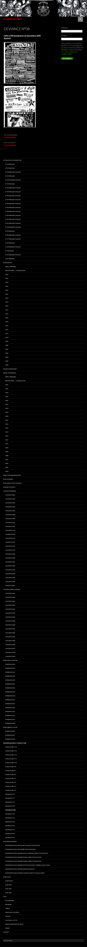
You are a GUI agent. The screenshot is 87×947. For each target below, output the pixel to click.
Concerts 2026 (10, 495)
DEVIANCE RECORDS (12, 19)
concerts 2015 (10, 530)
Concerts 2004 (10, 640)
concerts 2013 (10, 538)
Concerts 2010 (10, 617)
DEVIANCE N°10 (10, 802)
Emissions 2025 (10, 668)
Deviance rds (7, 262)
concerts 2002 (10, 581)
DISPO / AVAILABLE (10, 266)
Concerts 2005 (10, 637)
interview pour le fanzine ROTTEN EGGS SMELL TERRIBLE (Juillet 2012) (27, 865)
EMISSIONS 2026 (10, 664)
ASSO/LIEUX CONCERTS (12, 912)
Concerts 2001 (10, 652)
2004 (6, 357)
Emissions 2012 (10, 711)
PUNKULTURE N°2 (10, 790)
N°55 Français (10, 168)
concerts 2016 (10, 526)
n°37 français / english (13, 239)
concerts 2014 (10, 534)
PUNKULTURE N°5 (10, 778)
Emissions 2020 (10, 688)
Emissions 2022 (10, 680)
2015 (6, 318)
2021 (6, 294)
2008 (6, 345)
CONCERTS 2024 (10, 601)
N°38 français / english (13, 235)
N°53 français (10, 176)
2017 (6, 310)
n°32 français (10, 258)
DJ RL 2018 (8, 892)
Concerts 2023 (10, 507)
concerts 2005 (10, 570)
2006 (6, 463)
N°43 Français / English (13, 215)
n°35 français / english (13, 247)
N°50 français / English (13, 188)
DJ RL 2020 (8, 885)
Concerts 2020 (10, 514)
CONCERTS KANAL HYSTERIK (11, 589)
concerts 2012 (10, 542)
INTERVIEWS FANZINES (10, 841)
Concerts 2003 (10, 644)
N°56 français (10, 164)
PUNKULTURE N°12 (11, 755)
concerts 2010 (10, 550)
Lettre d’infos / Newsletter (12, 160)
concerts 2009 (10, 554)
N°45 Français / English (13, 207)
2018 (6, 306)
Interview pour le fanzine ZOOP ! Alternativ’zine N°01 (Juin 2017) (26, 853)
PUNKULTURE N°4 (10, 782)
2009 (6, 341)
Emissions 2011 (10, 715)
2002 (6, 361)
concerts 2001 (10, 585)
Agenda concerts (9, 487)
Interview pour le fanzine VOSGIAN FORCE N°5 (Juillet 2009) (24, 873)
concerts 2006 (10, 566)
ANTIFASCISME (9, 900)
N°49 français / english (13, 192)
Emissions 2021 (10, 735)
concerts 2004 (10, 574)
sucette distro (8, 479)
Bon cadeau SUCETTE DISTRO (12, 483)
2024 (6, 282)
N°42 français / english (13, 219)
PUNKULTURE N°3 (10, 786)
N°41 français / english (13, 223)
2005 (6, 353)
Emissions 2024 (10, 672)
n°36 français (10, 243)
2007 (6, 349)
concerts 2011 (10, 546)
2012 (6, 329)
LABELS (7, 908)
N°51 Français (10, 184)
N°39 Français (10, 231)
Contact (6, 932)
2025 (6, 278)
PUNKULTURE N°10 (11, 763)
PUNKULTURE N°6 (10, 774)
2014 (6, 321)
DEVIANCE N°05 (10, 822)
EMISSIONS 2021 (10, 684)
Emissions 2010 (10, 719)
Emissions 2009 (10, 723)
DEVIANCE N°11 (10, 798)
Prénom (64, 28)
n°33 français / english (13, 255)
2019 (6, 302)
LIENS (4, 896)
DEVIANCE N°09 (10, 144)
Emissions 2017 (10, 700)
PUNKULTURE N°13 (11, 751)
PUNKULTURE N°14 (11, 747)
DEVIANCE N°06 (10, 818)
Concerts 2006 (10, 633)
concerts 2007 (10, 562)
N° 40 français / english (13, 227)
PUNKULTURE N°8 (10, 766)
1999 (6, 365)
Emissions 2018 (10, 696)
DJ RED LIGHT (7, 877)
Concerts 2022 (10, 510)
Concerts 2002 (10, 648)
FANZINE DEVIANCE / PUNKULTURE (14, 743)
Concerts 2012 (10, 609)
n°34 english (9, 251)
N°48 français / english (13, 195)
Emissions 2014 (10, 707)
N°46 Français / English (13, 203)
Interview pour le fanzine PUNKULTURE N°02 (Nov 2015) (23, 857)
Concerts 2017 (10, 522)
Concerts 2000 (10, 656)
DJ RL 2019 (8, 889)
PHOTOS (7, 916)
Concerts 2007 (10, 629)
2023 (6, 286)
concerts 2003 (10, 577)
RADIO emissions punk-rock (14, 924)
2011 (6, 333)
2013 (6, 325)
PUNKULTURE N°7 (10, 770)
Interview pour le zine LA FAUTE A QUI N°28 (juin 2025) (22, 845)
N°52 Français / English (13, 180)
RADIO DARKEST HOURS (10, 727)
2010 (6, 337)
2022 (6, 290)
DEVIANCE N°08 (10, 810)
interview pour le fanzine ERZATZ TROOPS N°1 (20, 869)
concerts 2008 (10, 558)
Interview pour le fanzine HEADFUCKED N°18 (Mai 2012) (23, 861)
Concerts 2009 (10, 621)
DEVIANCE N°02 (10, 833)
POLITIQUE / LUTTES (11, 920)
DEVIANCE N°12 (10, 794)
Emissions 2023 (10, 676)
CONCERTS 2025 (10, 499)
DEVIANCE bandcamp (10, 369)
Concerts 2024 (10, 503)
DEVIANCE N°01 (10, 837)
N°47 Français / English (13, 199)
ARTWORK (8, 904)
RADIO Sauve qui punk (10, 660)
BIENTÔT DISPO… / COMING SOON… (15, 270)
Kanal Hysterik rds (9, 373)
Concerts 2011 (10, 613)
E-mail (64, 36)
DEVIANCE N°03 (10, 829)
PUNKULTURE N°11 (11, 759)
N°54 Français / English (13, 172)
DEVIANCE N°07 (11, 136)
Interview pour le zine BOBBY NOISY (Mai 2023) (20, 849)
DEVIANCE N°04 (10, 826)
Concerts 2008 (10, 625)
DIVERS (7, 928)
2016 (6, 314)
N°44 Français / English (13, 211)
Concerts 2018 (10, 518)
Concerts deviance (9, 491)
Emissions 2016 (10, 703)
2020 (6, 298)
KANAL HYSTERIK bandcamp (12, 475)
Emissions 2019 (10, 692)
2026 (6, 274)
